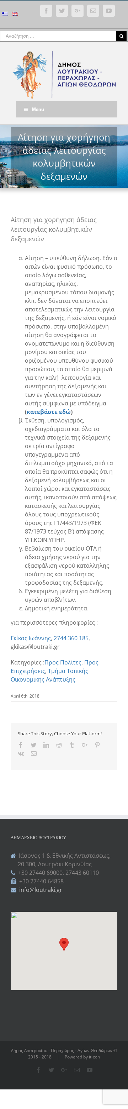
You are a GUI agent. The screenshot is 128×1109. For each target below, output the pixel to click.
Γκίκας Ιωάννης (31, 638)
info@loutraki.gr (40, 890)
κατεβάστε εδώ (49, 412)
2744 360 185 (71, 638)
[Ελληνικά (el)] (5, 15)
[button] (64, 944)
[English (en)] (15, 15)
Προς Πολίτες (62, 662)
